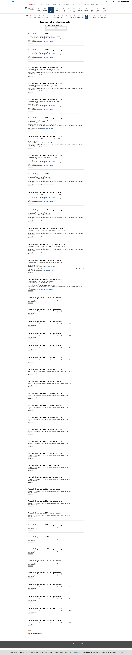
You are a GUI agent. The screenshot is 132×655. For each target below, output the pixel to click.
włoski (86, 17)
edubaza (92, 4)
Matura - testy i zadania (47, 41)
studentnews (86, 4)
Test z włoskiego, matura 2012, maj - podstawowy (45, 453)
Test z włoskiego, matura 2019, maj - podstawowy (45, 260)
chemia (47, 17)
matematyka (35, 17)
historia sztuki (94, 17)
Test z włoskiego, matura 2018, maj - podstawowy (45, 310)
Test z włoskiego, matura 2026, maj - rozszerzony (45, 34)
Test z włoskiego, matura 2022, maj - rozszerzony (45, 174)
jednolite (72, 4)
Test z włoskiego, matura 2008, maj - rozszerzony (45, 537)
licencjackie (60, 4)
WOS (66, 17)
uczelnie (47, 4)
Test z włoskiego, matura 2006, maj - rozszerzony (45, 585)
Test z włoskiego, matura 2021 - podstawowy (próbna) (46, 228)
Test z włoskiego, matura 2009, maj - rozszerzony (45, 513)
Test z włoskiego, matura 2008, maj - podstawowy (45, 549)
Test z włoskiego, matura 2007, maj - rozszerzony (45, 561)
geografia (54, 17)
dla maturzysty (41, 4)
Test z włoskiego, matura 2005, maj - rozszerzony (45, 608)
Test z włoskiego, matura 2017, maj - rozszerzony (45, 322)
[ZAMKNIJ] (120, 652)
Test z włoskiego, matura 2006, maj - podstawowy (45, 596)
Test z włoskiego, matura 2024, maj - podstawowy (45, 118)
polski (31, 17)
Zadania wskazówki (57, 11)
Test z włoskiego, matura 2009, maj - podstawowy (45, 525)
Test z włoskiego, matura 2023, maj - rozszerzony (45, 136)
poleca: (35, 4)
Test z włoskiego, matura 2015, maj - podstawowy (45, 381)
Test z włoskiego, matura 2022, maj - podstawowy (45, 192)
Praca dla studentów (74, 643)
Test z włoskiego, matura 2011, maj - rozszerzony (45, 465)
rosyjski (83, 17)
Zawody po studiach (92, 11)
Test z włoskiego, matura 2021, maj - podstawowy (45, 210)
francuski (70, 17)
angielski (39, 17)
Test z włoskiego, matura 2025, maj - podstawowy (45, 83)
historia (58, 17)
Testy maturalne (51, 11)
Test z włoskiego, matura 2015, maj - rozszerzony (45, 369)
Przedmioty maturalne (44, 11)
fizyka (50, 17)
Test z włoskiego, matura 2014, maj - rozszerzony (45, 393)
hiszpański (74, 17)
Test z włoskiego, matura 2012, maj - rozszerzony (45, 441)
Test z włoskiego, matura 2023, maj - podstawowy (45, 155)
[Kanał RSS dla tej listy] (28, 631)
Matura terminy (69, 11)
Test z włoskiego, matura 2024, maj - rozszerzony (45, 99)
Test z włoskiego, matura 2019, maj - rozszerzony (45, 279)
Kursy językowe (98, 11)
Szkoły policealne (104, 11)
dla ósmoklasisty (99, 4)
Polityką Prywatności (76, 652)
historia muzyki (100, 17)
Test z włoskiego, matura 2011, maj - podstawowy (45, 477)
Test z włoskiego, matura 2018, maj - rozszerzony (45, 298)
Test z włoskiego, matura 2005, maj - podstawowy (45, 620)
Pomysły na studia (86, 11)
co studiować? (79, 4)
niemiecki (78, 17)
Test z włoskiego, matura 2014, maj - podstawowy (45, 405)
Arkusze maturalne (64, 11)
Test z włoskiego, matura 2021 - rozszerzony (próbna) (46, 244)
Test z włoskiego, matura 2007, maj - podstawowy (45, 573)
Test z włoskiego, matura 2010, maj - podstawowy (45, 501)
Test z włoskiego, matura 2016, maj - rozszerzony (45, 357)
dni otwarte (54, 4)
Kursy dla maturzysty (79, 11)
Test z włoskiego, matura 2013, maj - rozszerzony (45, 417)
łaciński (105, 17)
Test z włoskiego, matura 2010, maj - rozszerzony (45, 489)
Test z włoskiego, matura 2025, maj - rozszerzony (45, 67)
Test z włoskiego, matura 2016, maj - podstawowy (45, 345)
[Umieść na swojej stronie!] (30, 631)
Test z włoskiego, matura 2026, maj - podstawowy (45, 50)
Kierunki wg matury (38, 11)
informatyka (62, 17)
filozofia (90, 17)
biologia (43, 17)
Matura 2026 (74, 11)
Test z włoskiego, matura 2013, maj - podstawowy (45, 429)
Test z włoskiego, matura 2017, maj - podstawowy (45, 333)
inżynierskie (66, 4)
